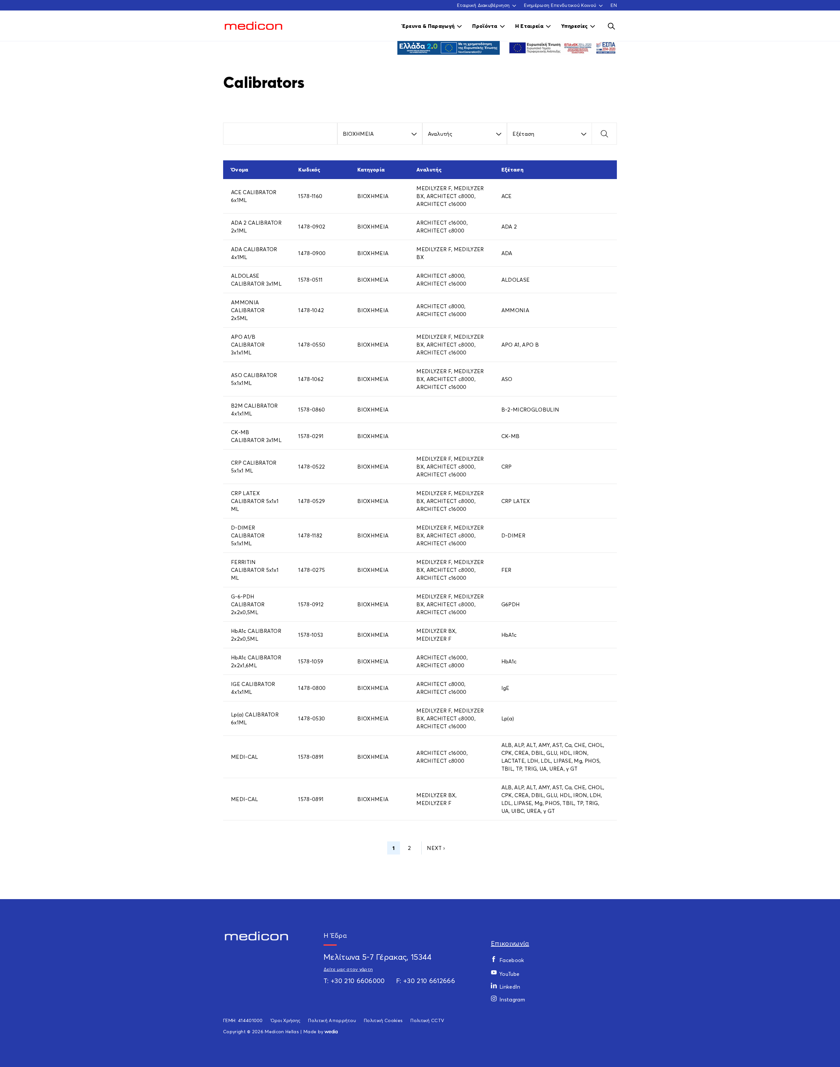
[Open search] (611, 26)
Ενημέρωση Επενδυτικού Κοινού (560, 5)
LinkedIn (509, 986)
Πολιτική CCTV (427, 1020)
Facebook (511, 960)
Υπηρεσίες (574, 26)
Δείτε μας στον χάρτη (348, 969)
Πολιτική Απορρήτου (332, 1020)
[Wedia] (331, 1031)
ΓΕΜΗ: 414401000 (243, 1020)
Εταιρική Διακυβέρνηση (483, 5)
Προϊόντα (484, 26)
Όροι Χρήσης (286, 1020)
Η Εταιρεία (529, 26)
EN (614, 5)
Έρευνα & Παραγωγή (428, 26)
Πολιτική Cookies (383, 1020)
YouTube (509, 974)
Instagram (512, 999)
